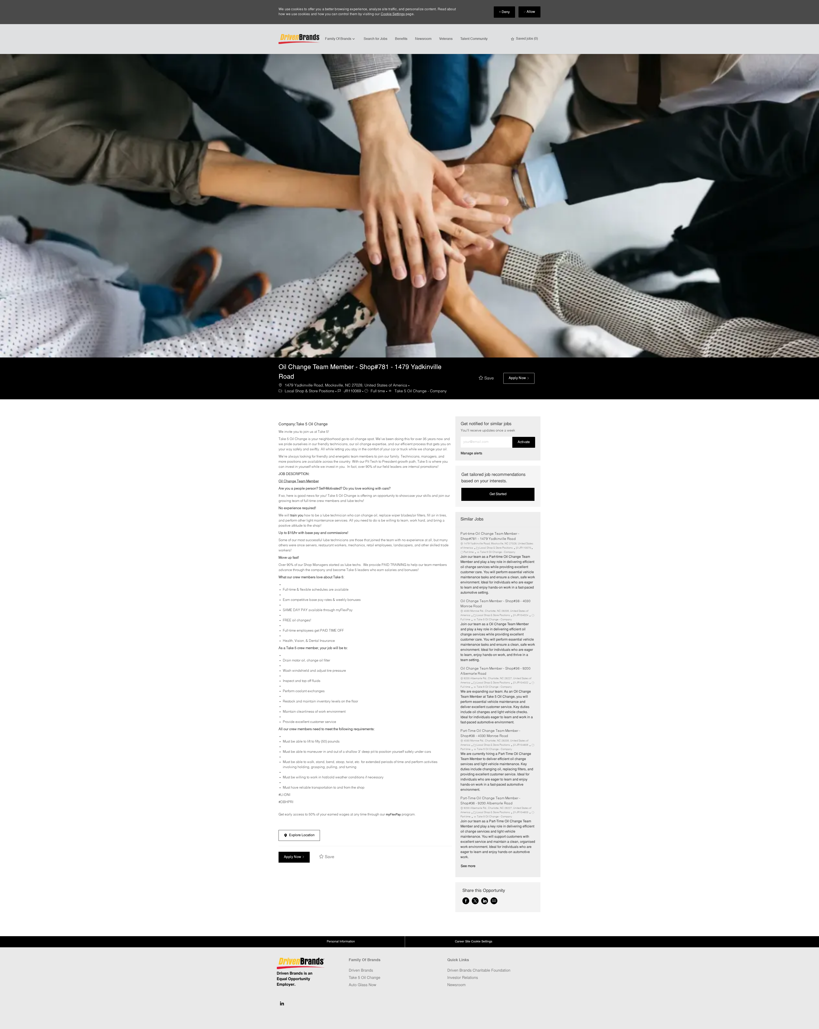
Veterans (446, 39)
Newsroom (423, 39)
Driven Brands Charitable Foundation (478, 971)
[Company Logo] (300, 39)
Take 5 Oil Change (364, 978)
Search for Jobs (375, 39)
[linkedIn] (282, 1003)
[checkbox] (486, 378)
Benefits (401, 39)
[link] (471, 453)
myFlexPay (393, 814)
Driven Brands (361, 971)
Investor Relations (462, 978)
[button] (518, 378)
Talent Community (474, 39)
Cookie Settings (393, 14)
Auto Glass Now (362, 985)
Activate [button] (524, 442)
